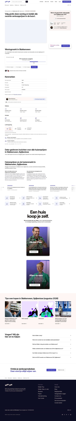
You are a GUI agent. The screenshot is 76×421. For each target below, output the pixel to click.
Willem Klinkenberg (63, 28)
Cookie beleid (58, 403)
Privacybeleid (58, 398)
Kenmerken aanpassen (17, 94)
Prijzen (56, 1)
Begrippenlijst (58, 391)
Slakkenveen (17, 5)
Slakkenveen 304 (23, 5)
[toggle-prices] (55, 18)
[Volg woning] (70, 5)
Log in (60, 1)
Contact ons (58, 396)
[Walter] (7, 1)
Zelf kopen (41, 1)
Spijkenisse (12, 5)
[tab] (9, 128)
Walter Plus (41, 387)
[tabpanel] (26, 137)
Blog (56, 389)
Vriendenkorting (42, 396)
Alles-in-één (47, 1)
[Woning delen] (68, 5)
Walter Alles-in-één (43, 389)
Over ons (57, 387)
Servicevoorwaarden (60, 400)
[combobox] (20, 2)
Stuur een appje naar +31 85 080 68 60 (26, 410)
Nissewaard (7, 5)
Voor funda (41, 398)
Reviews (52, 1)
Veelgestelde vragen (60, 393)
